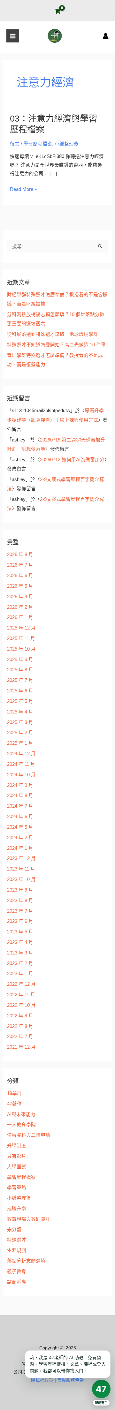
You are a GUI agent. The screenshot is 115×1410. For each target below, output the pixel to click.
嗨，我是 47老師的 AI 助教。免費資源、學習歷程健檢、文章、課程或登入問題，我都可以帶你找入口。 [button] (68, 1364)
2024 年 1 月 (20, 848)
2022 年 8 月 (20, 1026)
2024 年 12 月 (21, 753)
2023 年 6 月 (20, 921)
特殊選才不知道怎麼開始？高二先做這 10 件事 (56, 344)
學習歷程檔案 (37, 144)
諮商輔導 (16, 1282)
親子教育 (16, 1271)
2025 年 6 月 (20, 690)
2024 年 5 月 (20, 827)
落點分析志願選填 (26, 1260)
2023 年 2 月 (20, 963)
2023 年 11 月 (21, 868)
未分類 (14, 1229)
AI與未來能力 (21, 1114)
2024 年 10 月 (21, 774)
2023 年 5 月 (20, 931)
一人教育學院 (21, 1124)
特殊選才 (16, 1239)
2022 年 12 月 (21, 984)
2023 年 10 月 (21, 879)
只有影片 (16, 1156)
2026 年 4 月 (20, 596)
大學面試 (16, 1166)
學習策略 (16, 1187)
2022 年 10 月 (21, 1005)
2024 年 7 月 (20, 806)
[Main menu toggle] (12, 35)
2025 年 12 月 (21, 627)
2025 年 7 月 (20, 680)
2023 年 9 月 (20, 890)
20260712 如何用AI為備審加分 (72, 459)
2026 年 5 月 (20, 586)
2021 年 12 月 (21, 1047)
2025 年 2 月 (20, 732)
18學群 (14, 1093)
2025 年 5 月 (20, 701)
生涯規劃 (16, 1250)
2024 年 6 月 (20, 816)
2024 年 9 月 (20, 785)
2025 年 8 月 (20, 669)
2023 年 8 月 (20, 900)
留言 (14, 144)
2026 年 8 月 (20, 554)
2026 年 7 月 (20, 565)
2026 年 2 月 (20, 607)
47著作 (14, 1103)
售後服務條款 (70, 1380)
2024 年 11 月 (21, 764)
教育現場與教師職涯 (28, 1219)
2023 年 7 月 (20, 911)
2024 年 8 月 (20, 795)
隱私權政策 (42, 1380)
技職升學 (16, 1208)
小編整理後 (67, 144)
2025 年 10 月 (21, 649)
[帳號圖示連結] (106, 36)
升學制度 (16, 1145)
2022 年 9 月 (20, 1015)
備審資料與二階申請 (28, 1135)
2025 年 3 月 (20, 722)
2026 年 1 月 (20, 617)
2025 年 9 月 (20, 659)
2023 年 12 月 (21, 858)
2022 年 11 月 (21, 994)
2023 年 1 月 (20, 973)
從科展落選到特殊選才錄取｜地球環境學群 (52, 334)
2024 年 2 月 (20, 837)
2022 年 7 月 (20, 1036)
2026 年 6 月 (20, 575)
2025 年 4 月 (20, 711)
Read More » (23, 189)
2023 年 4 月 (20, 942)
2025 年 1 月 (20, 743)
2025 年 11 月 (21, 638)
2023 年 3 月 (20, 952)
